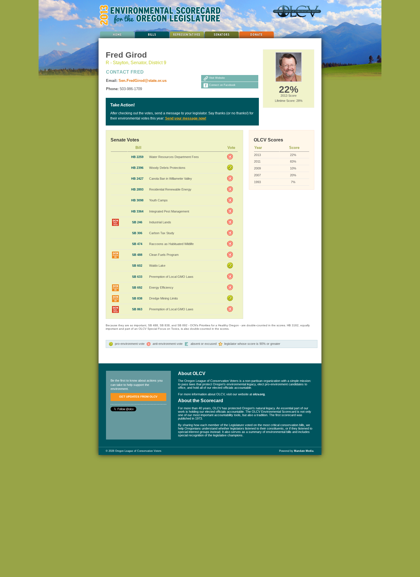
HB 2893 (137, 189)
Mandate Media (303, 451)
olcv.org (259, 394)
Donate (256, 34)
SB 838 (137, 298)
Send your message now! (185, 118)
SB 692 (137, 287)
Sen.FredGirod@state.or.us (143, 80)
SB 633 (137, 276)
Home (117, 34)
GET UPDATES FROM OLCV (138, 396)
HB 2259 (137, 157)
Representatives (187, 34)
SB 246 (137, 222)
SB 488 (137, 254)
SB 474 (137, 244)
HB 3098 (137, 200)
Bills (152, 34)
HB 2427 (137, 178)
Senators (222, 34)
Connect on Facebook (222, 85)
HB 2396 (137, 167)
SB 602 (137, 265)
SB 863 (137, 309)
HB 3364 (137, 211)
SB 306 (137, 233)
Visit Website (217, 78)
